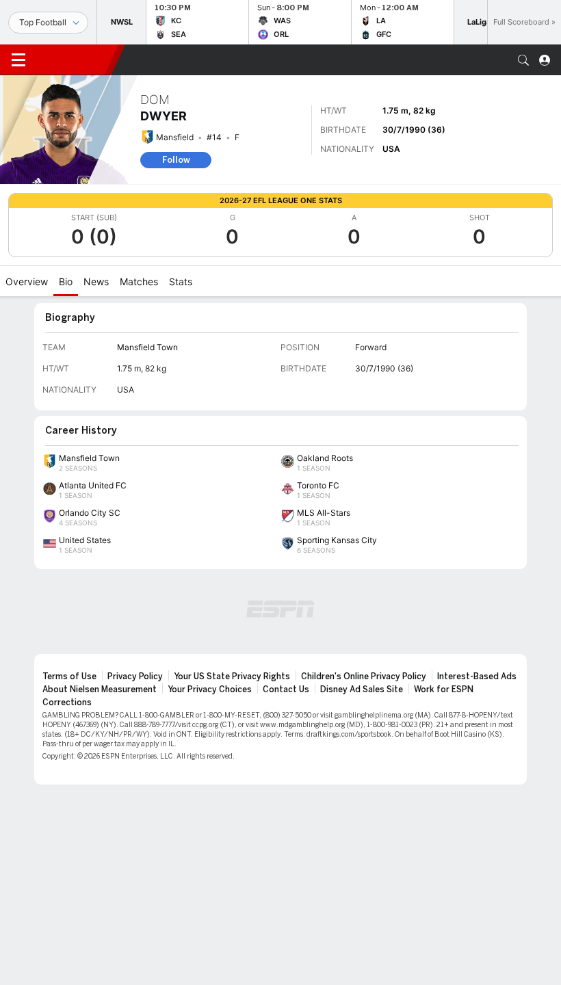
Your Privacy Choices (210, 689)
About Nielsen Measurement (99, 689)
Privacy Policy (135, 676)
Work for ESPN (443, 689)
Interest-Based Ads (477, 676)
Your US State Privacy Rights (232, 676)
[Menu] (18, 60)
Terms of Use (69, 676)
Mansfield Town (147, 347)
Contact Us (286, 689)
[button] (523, 60)
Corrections (67, 702)
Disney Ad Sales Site (361, 689)
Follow (176, 160)
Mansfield (175, 137)
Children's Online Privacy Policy (363, 676)
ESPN (74, 59)
